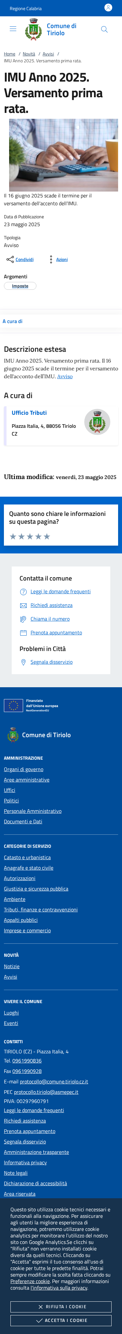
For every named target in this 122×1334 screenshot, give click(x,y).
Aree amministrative (26, 779)
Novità (29, 53)
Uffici (9, 790)
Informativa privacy (25, 1162)
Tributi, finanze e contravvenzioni (41, 909)
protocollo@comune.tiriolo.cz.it (54, 1081)
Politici (11, 800)
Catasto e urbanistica (27, 857)
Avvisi (48, 53)
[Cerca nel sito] (104, 29)
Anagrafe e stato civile (28, 868)
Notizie (12, 966)
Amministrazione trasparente (36, 1152)
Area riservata (19, 1194)
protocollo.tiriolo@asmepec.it (46, 1092)
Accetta (66, 1320)
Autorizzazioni (19, 878)
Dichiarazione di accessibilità (35, 1183)
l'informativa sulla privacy (59, 1288)
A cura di (12, 321)
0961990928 (27, 1071)
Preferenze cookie (30, 1281)
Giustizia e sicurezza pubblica (36, 888)
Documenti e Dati (23, 821)
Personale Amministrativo (32, 811)
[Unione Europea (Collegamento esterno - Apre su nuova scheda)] (61, 707)
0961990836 (27, 1060)
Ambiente (14, 899)
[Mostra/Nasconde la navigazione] (13, 29)
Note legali (16, 1173)
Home (9, 53)
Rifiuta (66, 1306)
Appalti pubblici (21, 920)
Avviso (65, 376)
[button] (26, 8)
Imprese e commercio (27, 930)
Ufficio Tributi (29, 412)
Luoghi (11, 1012)
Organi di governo (23, 769)
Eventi (11, 1023)
